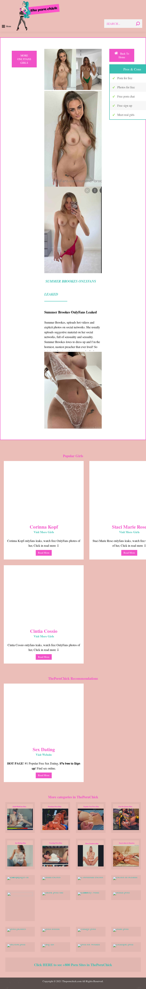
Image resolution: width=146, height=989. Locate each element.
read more (43, 552)
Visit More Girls (44, 532)
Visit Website (44, 754)
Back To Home (124, 55)
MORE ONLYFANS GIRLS (24, 59)
